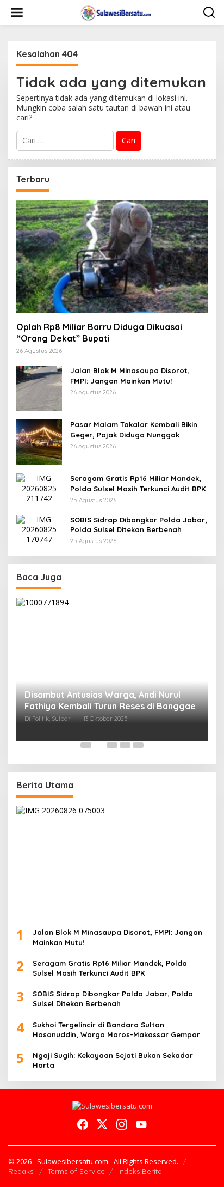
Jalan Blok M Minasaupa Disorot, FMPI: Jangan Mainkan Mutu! (130, 375)
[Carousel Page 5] (138, 745)
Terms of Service (76, 1171)
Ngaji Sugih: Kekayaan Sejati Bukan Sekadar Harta (113, 1060)
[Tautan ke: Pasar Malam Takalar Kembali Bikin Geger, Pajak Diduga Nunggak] (39, 441)
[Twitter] (102, 1124)
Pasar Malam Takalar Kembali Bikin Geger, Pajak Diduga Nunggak (133, 429)
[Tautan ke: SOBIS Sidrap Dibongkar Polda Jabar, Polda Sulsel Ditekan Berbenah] (39, 529)
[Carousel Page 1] (85, 745)
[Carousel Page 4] (125, 745)
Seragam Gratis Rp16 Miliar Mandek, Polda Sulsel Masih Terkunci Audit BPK (138, 483)
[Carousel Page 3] (112, 745)
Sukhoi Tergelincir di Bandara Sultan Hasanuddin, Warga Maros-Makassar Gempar (116, 1029)
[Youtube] (141, 1124)
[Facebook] (83, 1124)
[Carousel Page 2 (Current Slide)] (99, 745)
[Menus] (17, 12)
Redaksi (21, 1171)
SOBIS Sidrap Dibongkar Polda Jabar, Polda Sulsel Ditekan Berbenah (138, 524)
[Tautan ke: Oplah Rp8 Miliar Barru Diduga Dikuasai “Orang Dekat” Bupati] (112, 257)
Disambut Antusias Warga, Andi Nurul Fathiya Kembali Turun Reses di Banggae (110, 700)
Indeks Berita (140, 1171)
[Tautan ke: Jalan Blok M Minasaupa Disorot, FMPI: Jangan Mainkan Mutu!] (39, 387)
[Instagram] (122, 1124)
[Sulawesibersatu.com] (114, 12)
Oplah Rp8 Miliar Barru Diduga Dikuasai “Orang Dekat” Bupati (99, 332)
